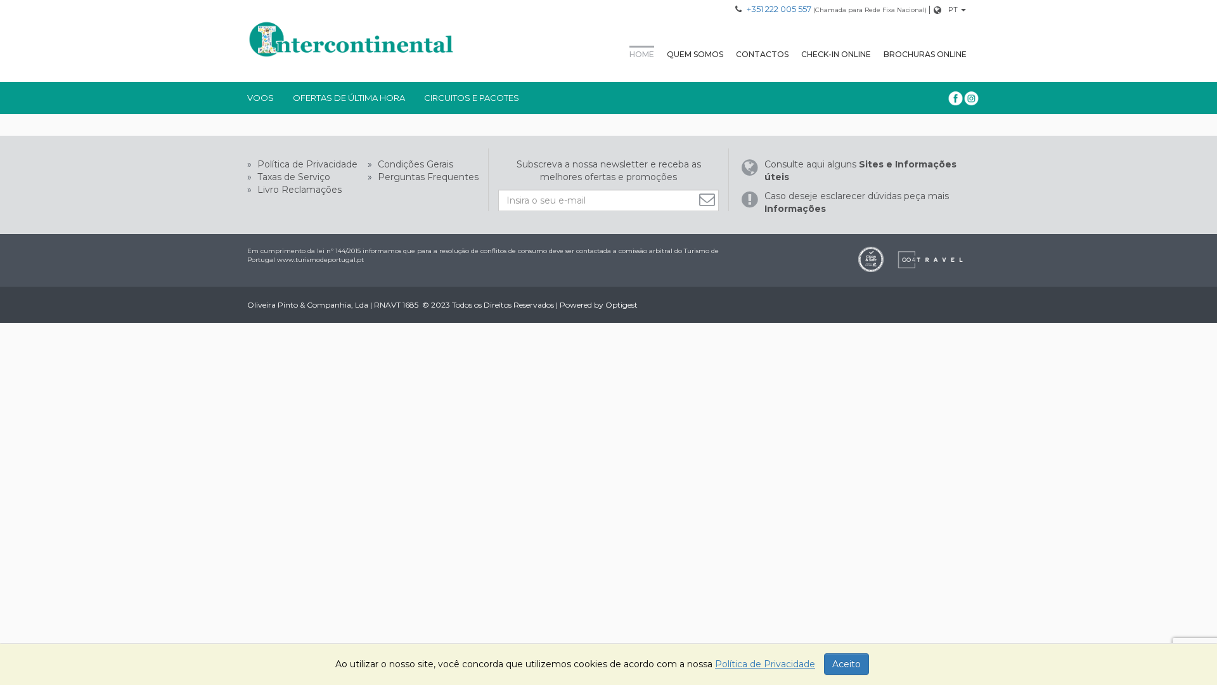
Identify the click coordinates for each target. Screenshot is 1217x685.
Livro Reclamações (298, 189)
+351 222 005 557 (779, 9)
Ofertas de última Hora (349, 98)
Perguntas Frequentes (427, 177)
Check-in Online (836, 54)
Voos (260, 98)
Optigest (621, 305)
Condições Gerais (414, 164)
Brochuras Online (925, 54)
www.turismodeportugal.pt (320, 260)
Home (641, 54)
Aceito (846, 664)
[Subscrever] (708, 199)
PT (953, 9)
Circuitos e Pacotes (471, 98)
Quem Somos (695, 54)
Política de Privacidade (306, 164)
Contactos (762, 54)
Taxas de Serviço (292, 177)
